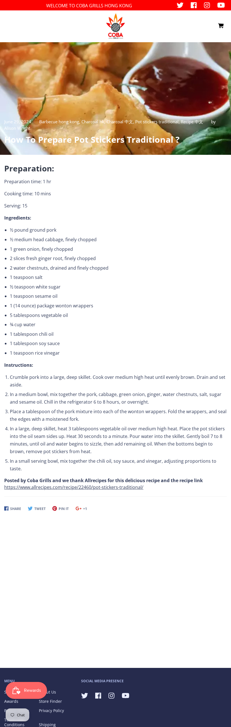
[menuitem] (220, 25)
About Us (47, 692)
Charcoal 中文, (120, 121)
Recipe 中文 (192, 121)
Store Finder (50, 701)
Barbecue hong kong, (60, 121)
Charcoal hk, (93, 121)
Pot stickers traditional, (158, 121)
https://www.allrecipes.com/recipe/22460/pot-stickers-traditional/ (73, 487)
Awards (11, 701)
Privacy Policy (51, 710)
